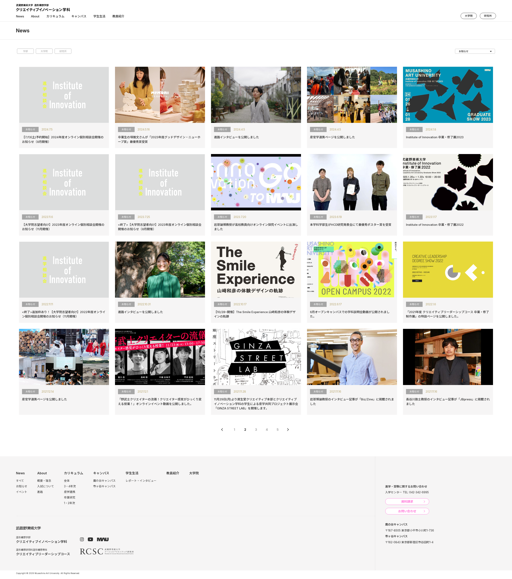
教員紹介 (118, 16)
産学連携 (69, 491)
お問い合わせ (407, 511)
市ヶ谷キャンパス (104, 486)
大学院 (469, 15)
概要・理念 (44, 480)
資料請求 (407, 501)
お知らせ (21, 486)
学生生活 (132, 473)
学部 (25, 51)
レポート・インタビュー (141, 480)
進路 (40, 491)
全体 (67, 480)
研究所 (488, 15)
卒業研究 (69, 497)
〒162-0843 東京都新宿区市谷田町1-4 (409, 542)
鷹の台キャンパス (104, 480)
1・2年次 (69, 503)
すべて (20, 480)
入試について (45, 486)
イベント (21, 491)
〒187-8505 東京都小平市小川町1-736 (409, 530)
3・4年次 (70, 486)
